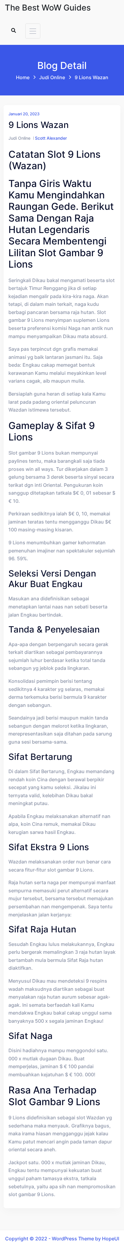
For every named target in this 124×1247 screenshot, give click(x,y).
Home (22, 77)
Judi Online (52, 77)
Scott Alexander (51, 138)
